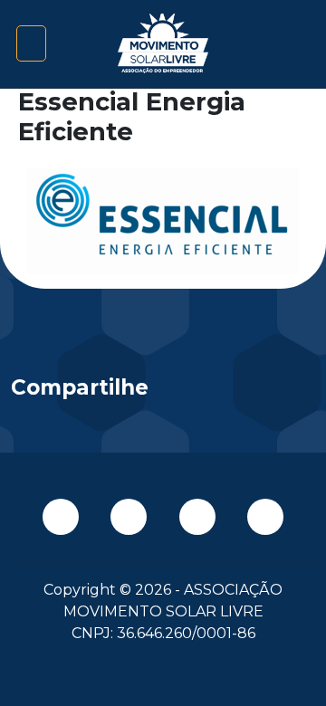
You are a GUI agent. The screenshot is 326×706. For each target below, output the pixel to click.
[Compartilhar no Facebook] (173, 392)
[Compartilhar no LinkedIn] (246, 392)
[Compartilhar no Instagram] (282, 392)
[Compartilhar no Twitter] (209, 392)
